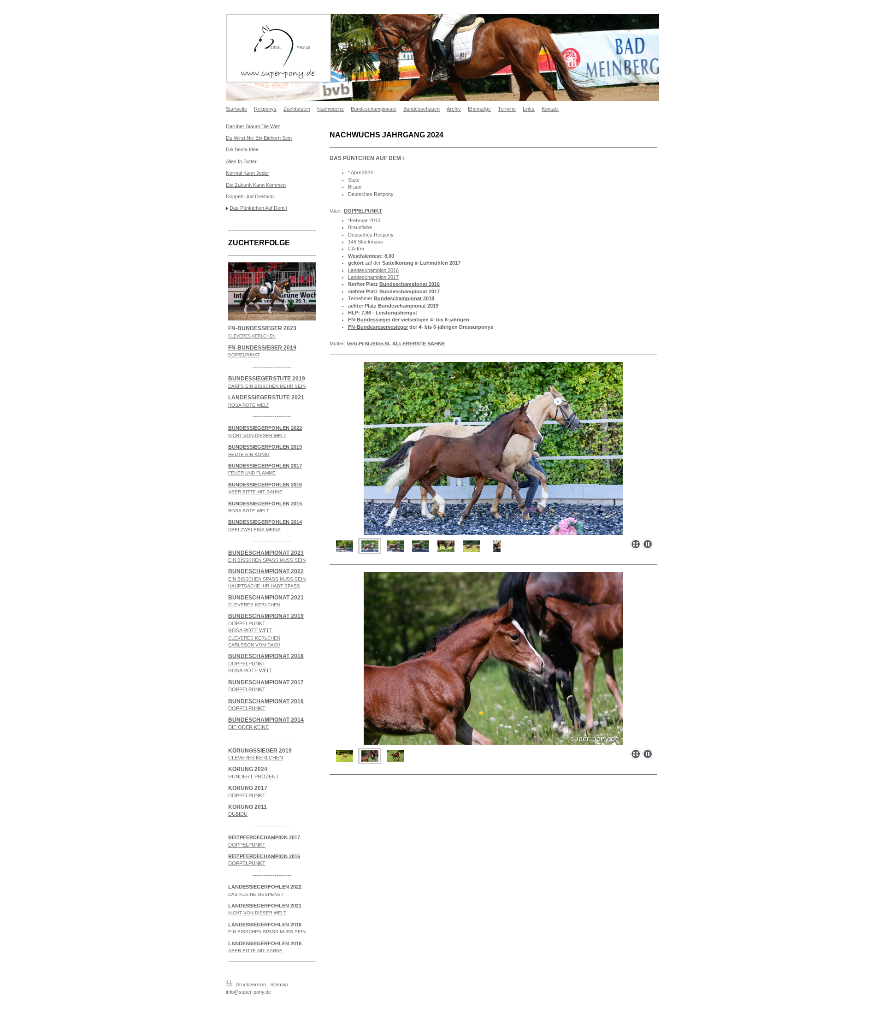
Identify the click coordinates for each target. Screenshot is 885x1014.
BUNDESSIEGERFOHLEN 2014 (265, 522)
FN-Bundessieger (369, 319)
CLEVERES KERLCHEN (255, 757)
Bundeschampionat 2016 (409, 284)
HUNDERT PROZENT (253, 776)
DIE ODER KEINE (248, 727)
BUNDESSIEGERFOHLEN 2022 (265, 428)
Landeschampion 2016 (373, 270)
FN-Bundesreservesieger (378, 327)
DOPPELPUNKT (247, 623)
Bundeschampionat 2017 (409, 291)
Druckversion (250, 984)
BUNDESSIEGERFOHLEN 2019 (265, 447)
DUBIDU (238, 814)
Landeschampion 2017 (373, 277)
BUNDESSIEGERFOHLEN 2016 (265, 484)
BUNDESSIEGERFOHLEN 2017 (265, 465)
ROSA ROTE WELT (250, 630)
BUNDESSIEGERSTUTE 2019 (266, 378)
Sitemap (279, 984)
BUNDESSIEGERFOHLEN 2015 (265, 503)
